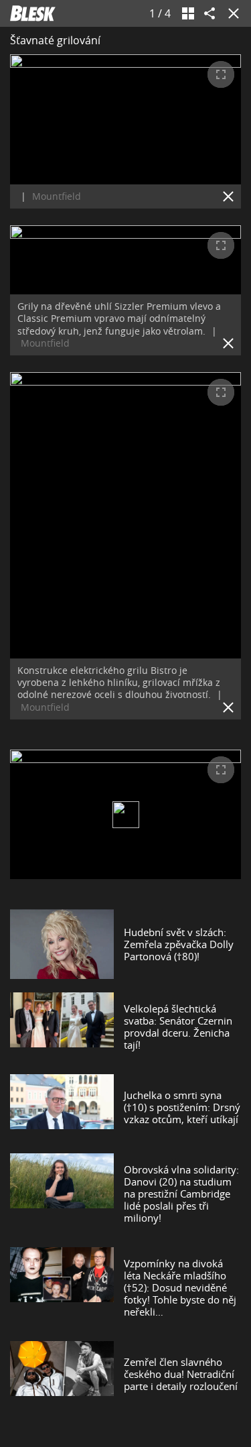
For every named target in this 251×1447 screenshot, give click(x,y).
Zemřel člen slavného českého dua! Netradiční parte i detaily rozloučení (181, 1374)
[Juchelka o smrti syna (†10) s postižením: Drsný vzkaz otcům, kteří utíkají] (62, 1107)
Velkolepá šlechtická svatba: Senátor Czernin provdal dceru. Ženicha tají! (178, 1026)
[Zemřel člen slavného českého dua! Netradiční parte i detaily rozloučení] (62, 1374)
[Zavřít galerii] (231, 13)
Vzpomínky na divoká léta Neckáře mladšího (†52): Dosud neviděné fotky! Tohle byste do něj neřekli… (180, 1287)
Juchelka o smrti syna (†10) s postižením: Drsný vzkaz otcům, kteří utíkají (182, 1107)
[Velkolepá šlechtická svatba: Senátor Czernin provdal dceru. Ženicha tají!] (62, 1026)
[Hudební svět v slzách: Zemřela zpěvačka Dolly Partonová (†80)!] (62, 944)
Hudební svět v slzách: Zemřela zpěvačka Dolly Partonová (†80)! (179, 944)
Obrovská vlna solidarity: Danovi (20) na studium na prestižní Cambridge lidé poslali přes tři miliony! (181, 1193)
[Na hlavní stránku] (33, 13)
